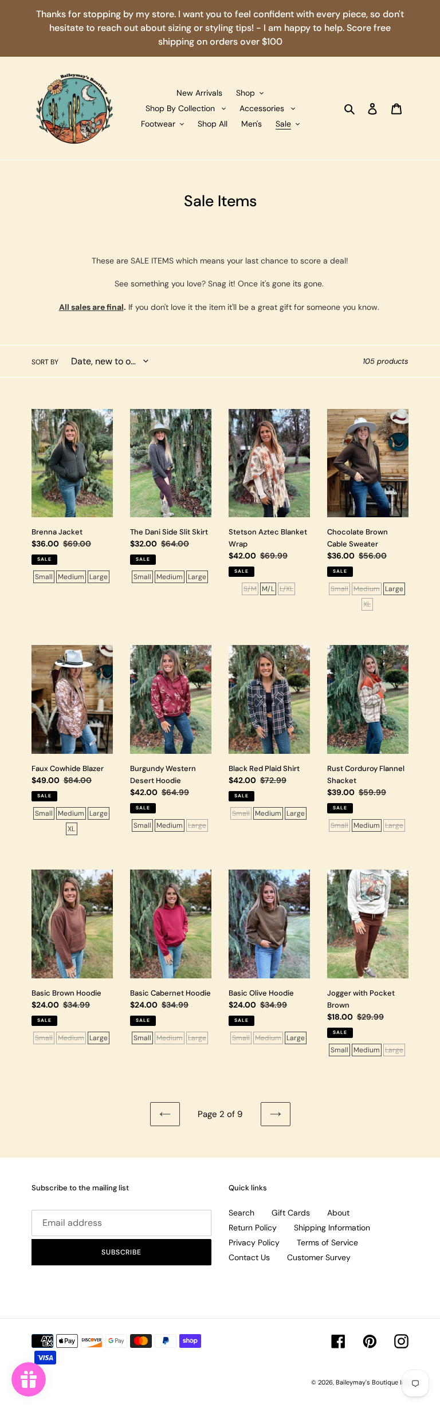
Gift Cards (291, 1213)
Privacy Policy (254, 1242)
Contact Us (249, 1257)
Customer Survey (319, 1257)
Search (241, 1213)
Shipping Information (332, 1227)
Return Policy (253, 1227)
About (338, 1213)
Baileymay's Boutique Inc (372, 1382)
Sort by (45, 362)
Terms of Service (327, 1242)
